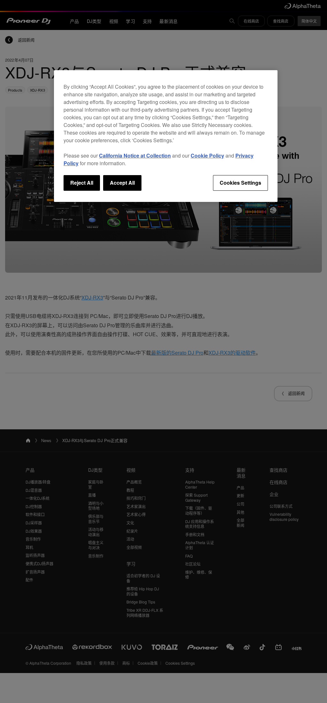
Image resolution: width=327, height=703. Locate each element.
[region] (166, 136)
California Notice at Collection (135, 155)
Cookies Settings (240, 182)
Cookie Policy (207, 155)
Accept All (122, 182)
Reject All (81, 182)
